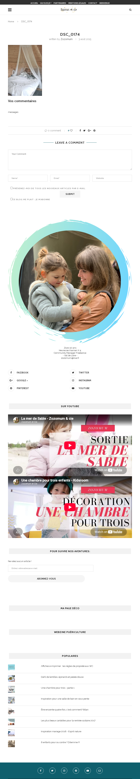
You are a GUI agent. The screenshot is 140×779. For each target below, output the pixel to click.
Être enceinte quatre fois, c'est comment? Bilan (64, 709)
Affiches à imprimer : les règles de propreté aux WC (67, 666)
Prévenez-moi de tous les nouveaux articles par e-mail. (49, 188)
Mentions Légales (77, 3)
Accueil (34, 3)
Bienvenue (105, 3)
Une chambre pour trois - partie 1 (57, 688)
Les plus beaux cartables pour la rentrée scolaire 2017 (68, 720)
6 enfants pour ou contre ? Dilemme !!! (60, 742)
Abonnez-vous (46, 578)
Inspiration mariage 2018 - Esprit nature (61, 731)
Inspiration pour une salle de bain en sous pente (65, 698)
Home (11, 21)
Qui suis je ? (45, 3)
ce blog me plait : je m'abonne (31, 199)
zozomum (67, 39)
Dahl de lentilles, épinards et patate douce (62, 677)
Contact (92, 3)
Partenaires (60, 3)
